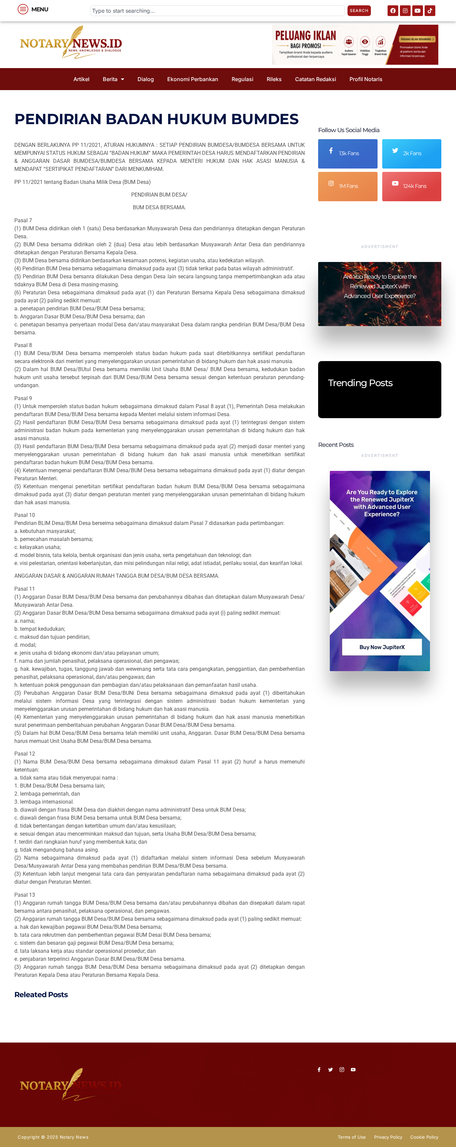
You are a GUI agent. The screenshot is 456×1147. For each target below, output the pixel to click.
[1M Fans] (331, 183)
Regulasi (242, 79)
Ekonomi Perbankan (192, 79)
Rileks (274, 79)
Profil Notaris (366, 79)
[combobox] (217, 10)
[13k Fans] (331, 151)
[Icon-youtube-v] (353, 1069)
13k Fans (349, 153)
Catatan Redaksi (315, 79)
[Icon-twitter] (330, 1069)
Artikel (81, 79)
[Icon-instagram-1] (341, 1069)
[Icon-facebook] (319, 1069)
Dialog (146, 79)
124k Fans (414, 186)
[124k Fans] (395, 183)
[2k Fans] (395, 151)
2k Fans (412, 153)
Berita (110, 79)
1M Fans (348, 186)
